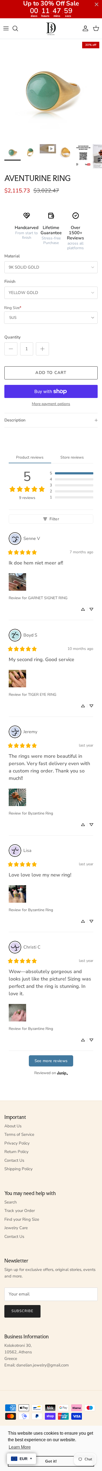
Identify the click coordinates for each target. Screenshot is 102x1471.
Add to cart (50, 372)
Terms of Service (19, 1134)
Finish (10, 281)
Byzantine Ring (40, 813)
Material (12, 256)
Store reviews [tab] (72, 457)
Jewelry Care (16, 1228)
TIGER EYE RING (42, 694)
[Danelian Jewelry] (51, 28)
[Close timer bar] (96, 4)
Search (10, 1202)
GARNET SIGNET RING (47, 598)
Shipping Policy (18, 1169)
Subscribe (22, 1311)
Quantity (12, 337)
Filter (54, 519)
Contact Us (14, 1160)
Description (15, 420)
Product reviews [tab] (30, 457)
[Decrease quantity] (10, 348)
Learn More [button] (20, 1447)
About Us (12, 1126)
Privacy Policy (17, 1143)
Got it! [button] (51, 1461)
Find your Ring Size (21, 1219)
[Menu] (6, 28)
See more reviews (51, 1060)
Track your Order (19, 1210)
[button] (71, 473)
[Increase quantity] (42, 348)
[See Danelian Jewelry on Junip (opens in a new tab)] (62, 1073)
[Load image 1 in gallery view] (51, 90)
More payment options (51, 404)
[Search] (18, 28)
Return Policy (16, 1151)
